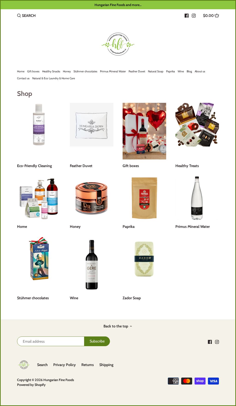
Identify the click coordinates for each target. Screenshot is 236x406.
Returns (87, 365)
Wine (74, 298)
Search (42, 365)
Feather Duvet (81, 166)
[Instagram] (194, 15)
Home (22, 226)
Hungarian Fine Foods (58, 380)
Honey (75, 226)
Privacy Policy (64, 365)
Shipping (106, 365)
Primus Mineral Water (192, 226)
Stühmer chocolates (33, 298)
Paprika (129, 226)
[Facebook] (187, 15)
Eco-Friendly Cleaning (34, 166)
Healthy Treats (187, 166)
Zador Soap (132, 298)
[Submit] (19, 15)
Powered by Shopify (31, 385)
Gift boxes (131, 166)
